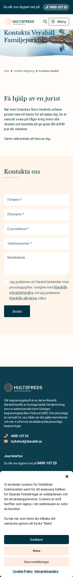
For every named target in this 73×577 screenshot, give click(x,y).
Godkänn (36, 539)
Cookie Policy (23, 571)
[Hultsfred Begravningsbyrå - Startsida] (25, 387)
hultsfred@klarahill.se (26, 441)
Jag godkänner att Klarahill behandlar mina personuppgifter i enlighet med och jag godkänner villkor (39, 290)
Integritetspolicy (46, 571)
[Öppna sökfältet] (45, 22)
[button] (67, 476)
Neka (36, 551)
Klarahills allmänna (23, 298)
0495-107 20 (58, 7)
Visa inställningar (36, 562)
